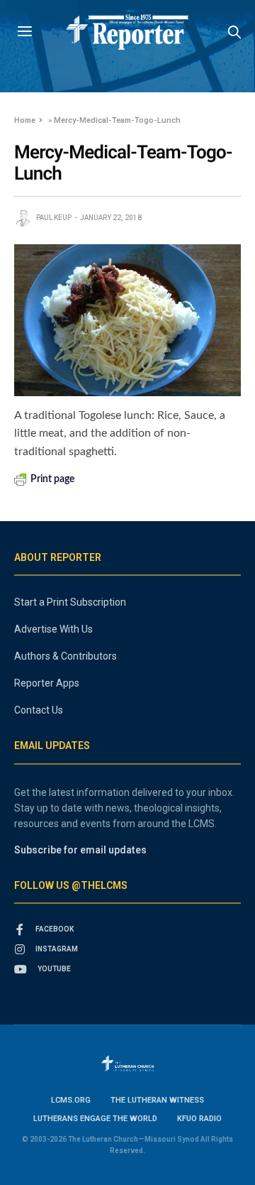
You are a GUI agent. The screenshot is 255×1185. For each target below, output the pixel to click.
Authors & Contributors (65, 656)
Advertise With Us (53, 629)
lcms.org (71, 1100)
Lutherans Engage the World (95, 1118)
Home (24, 120)
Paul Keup (54, 218)
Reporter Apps (46, 683)
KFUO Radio (199, 1118)
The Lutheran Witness (157, 1100)
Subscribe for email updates (80, 850)
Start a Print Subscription (70, 602)
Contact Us (38, 710)
